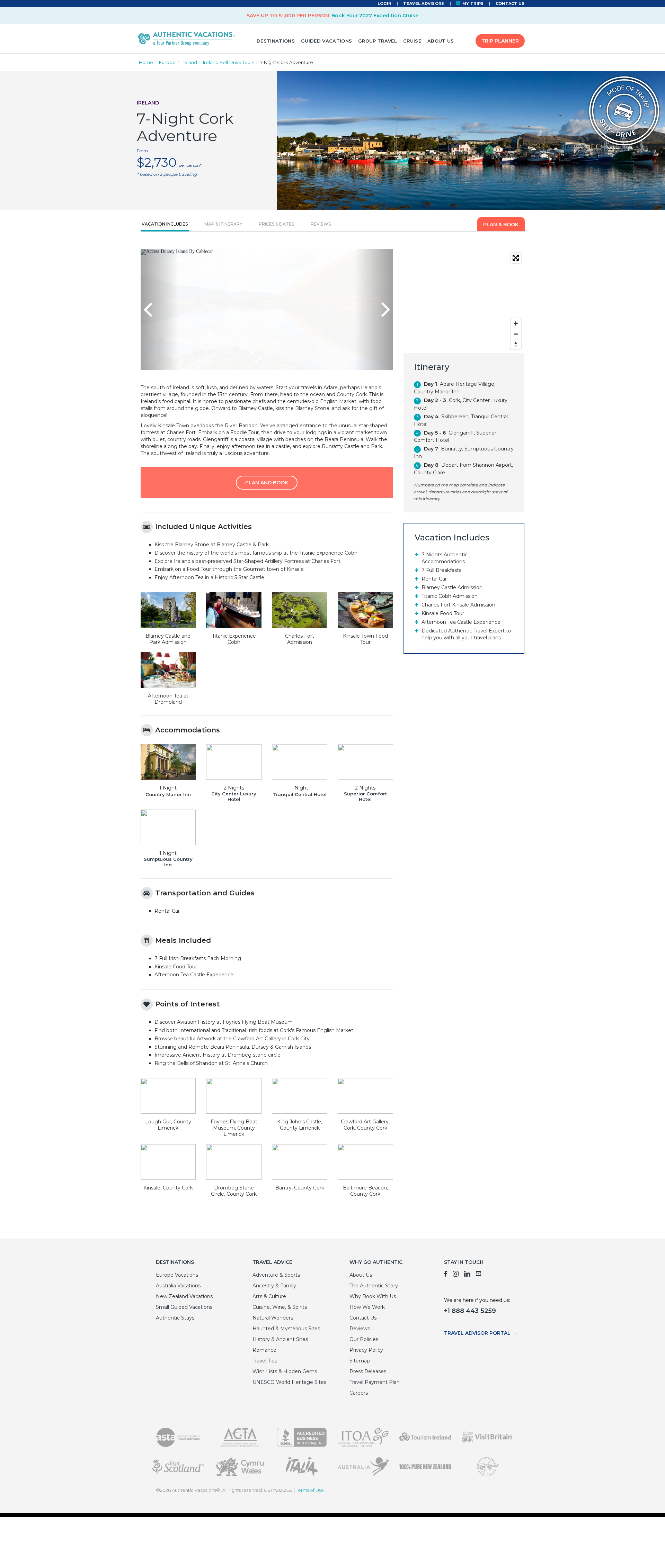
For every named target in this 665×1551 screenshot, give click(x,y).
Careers (358, 1393)
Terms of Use (310, 1490)
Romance (264, 1350)
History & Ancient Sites (280, 1339)
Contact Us (510, 3)
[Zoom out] (516, 334)
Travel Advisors (423, 3)
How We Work (367, 1307)
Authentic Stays (175, 1318)
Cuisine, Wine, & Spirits (279, 1307)
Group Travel (377, 41)
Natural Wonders (272, 1318)
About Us (440, 41)
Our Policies (363, 1339)
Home (146, 62)
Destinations (276, 41)
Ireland (189, 62)
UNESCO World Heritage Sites (289, 1382)
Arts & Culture (269, 1296)
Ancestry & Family (274, 1286)
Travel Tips (264, 1361)
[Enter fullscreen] (516, 258)
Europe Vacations (177, 1275)
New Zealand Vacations (184, 1296)
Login (384, 3)
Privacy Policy (366, 1350)
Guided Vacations (326, 41)
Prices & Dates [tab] (276, 224)
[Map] (464, 301)
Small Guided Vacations (184, 1307)
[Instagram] (456, 1275)
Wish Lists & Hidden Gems (284, 1371)
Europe (167, 62)
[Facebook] (445, 1275)
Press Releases (367, 1371)
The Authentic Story (373, 1286)
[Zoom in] (516, 323)
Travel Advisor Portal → (480, 1333)
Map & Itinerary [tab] (223, 224)
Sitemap (359, 1361)
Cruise (412, 41)
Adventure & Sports (276, 1275)
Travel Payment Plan (374, 1382)
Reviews (359, 1328)
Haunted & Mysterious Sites (286, 1328)
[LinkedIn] (467, 1275)
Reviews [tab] (321, 224)
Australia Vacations (178, 1286)
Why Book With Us (372, 1296)
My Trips (472, 3)
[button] (159, 309)
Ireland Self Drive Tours (228, 62)
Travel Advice (272, 1262)
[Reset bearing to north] (516, 344)
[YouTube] (479, 1275)
